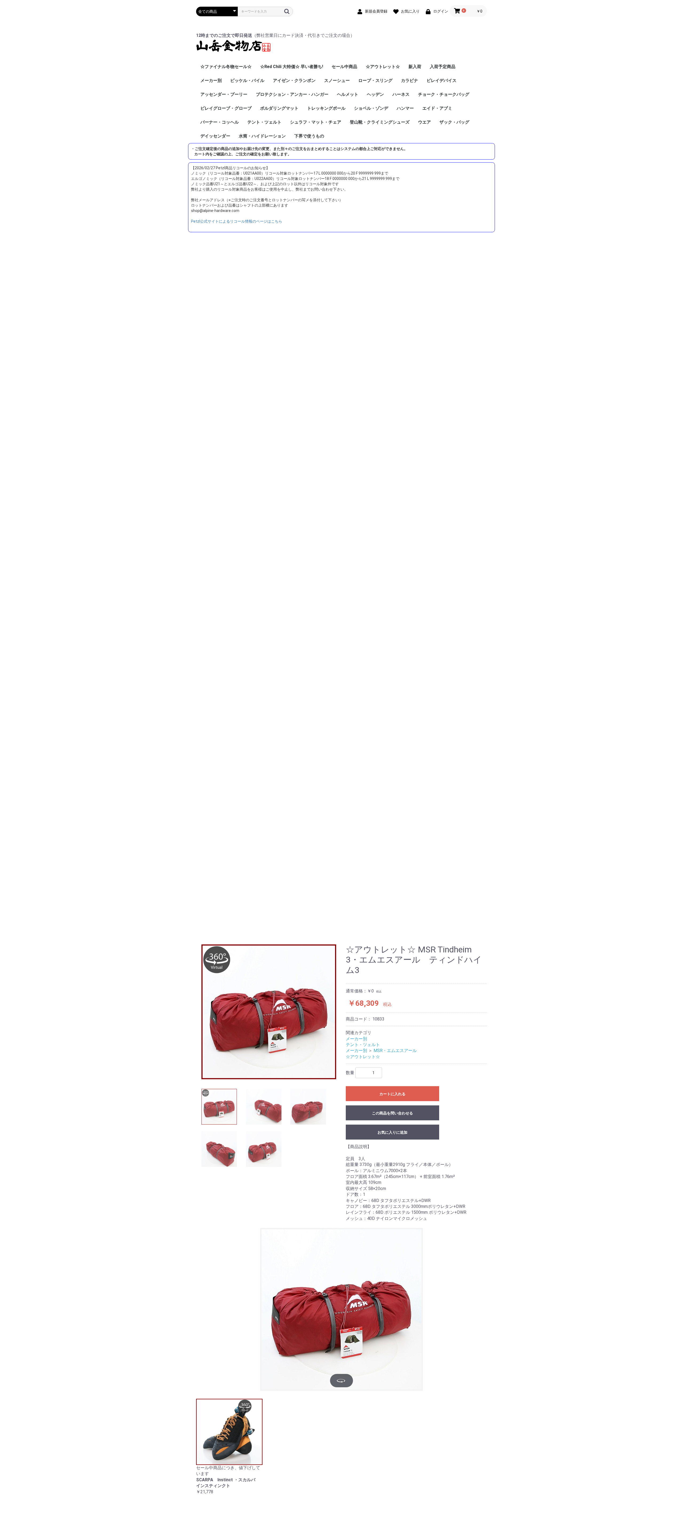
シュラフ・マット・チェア (315, 122)
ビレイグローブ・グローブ (226, 108)
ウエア (424, 122)
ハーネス (401, 94)
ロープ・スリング (375, 80)
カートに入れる (392, 1094)
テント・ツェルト (264, 122)
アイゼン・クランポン (294, 80)
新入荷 (414, 66)
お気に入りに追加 (392, 1132)
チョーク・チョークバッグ (443, 94)
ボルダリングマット (279, 108)
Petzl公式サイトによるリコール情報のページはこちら (236, 221)
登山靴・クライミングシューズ (380, 122)
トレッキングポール (326, 108)
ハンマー (405, 108)
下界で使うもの (309, 136)
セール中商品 (344, 66)
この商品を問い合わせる (392, 1113)
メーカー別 (211, 80)
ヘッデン (375, 94)
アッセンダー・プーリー (223, 94)
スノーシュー (337, 80)
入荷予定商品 (442, 66)
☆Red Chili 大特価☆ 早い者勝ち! (291, 66)
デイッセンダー (215, 136)
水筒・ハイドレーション (262, 136)
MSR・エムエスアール (395, 1050)
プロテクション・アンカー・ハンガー (292, 94)
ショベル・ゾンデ (371, 108)
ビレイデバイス (441, 80)
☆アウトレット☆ (383, 66)
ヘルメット (347, 94)
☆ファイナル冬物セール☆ (226, 66)
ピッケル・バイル (247, 80)
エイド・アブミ (437, 108)
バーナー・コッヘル (219, 122)
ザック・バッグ (454, 122)
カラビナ (409, 80)
